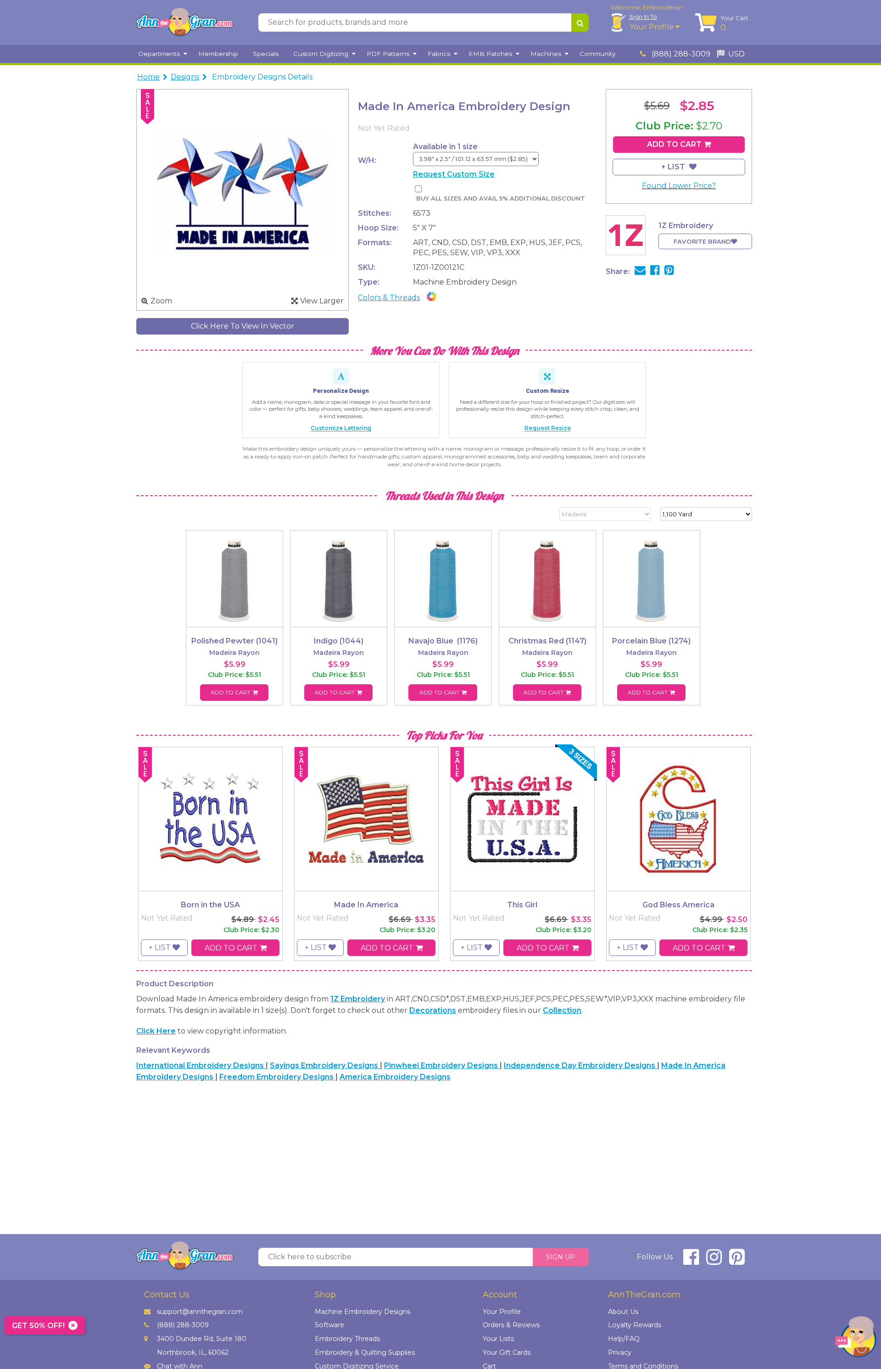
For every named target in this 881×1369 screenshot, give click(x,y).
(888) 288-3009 (680, 54)
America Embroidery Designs (395, 1077)
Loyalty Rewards (634, 1325)
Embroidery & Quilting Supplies (365, 1352)
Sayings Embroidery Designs (325, 1065)
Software (329, 1325)
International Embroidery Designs (201, 1065)
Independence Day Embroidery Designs (580, 1065)
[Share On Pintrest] (669, 271)
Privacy (619, 1352)
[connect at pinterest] (737, 1261)
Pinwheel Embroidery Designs (442, 1065)
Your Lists (498, 1339)
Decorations (432, 1010)
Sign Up (560, 1257)
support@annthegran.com (200, 1312)
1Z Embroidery (357, 999)
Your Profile (652, 26)
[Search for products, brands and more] (580, 22)
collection (562, 1010)
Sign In (643, 16)
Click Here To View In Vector (242, 326)
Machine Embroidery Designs (362, 1312)
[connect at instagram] (714, 1261)
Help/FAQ (624, 1339)
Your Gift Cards (506, 1352)
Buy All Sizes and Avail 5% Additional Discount (500, 198)
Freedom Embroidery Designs (277, 1077)
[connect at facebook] (691, 1261)
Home (148, 77)
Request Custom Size (454, 174)
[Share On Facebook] (655, 271)
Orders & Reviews (511, 1325)
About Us (623, 1312)
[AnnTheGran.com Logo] (184, 22)
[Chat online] (855, 1338)
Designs (185, 77)
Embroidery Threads (347, 1339)
